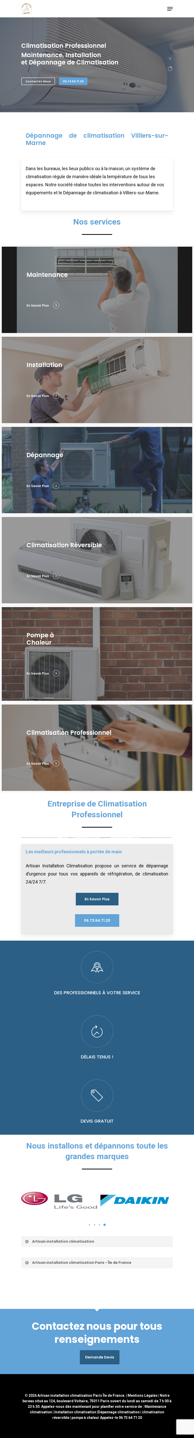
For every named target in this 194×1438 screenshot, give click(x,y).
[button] (89, 1225)
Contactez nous (38, 81)
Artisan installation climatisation (63, 1241)
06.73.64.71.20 (73, 81)
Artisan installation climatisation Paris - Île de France (81, 1262)
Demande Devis (99, 1357)
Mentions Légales (143, 1395)
